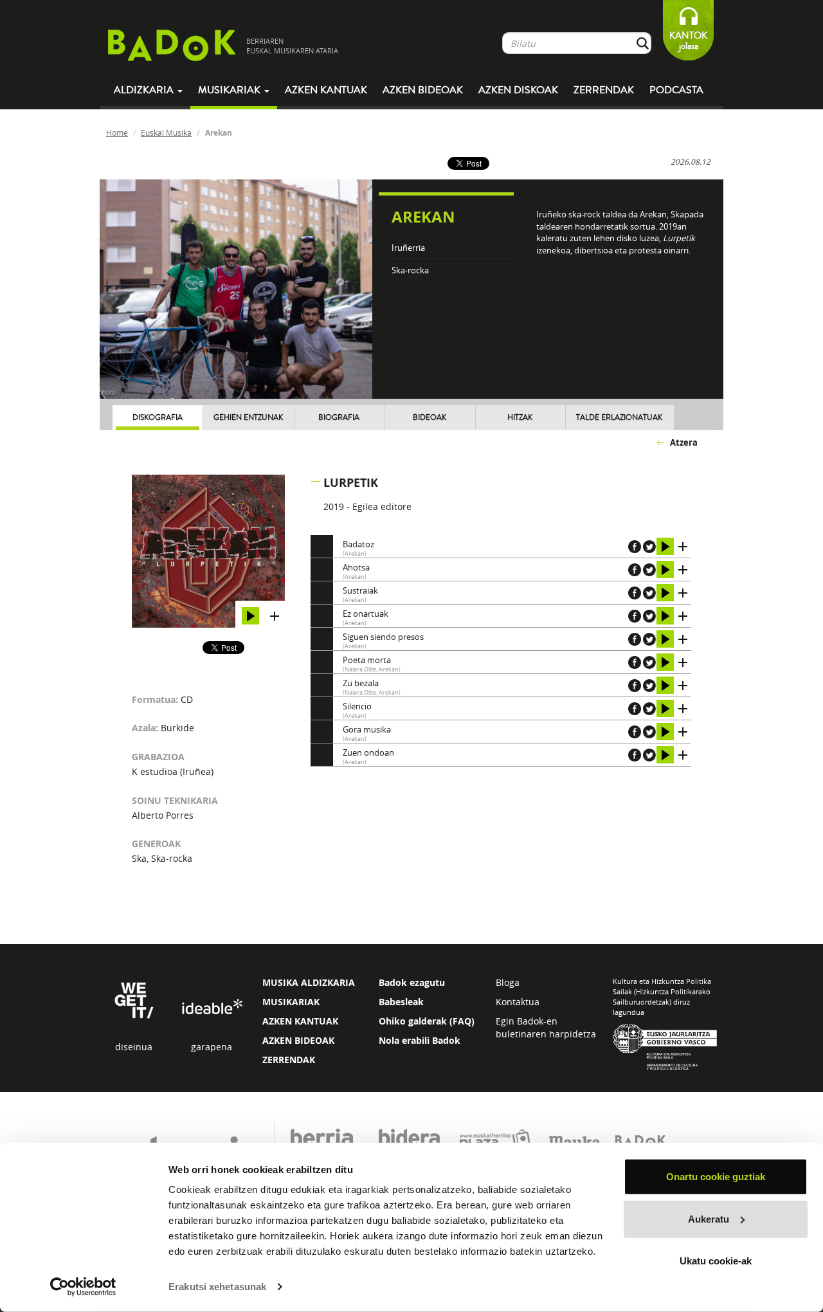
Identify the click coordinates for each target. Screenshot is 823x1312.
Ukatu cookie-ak (716, 1260)
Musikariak (230, 90)
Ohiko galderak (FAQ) (427, 1021)
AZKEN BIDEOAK (298, 1040)
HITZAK (519, 417)
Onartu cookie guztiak (715, 1176)
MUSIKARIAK (291, 1002)
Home (117, 132)
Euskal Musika (166, 132)
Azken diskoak (518, 90)
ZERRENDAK (288, 1059)
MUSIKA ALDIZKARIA (308, 982)
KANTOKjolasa (688, 41)
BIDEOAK (429, 417)
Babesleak (401, 1002)
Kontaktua (517, 1002)
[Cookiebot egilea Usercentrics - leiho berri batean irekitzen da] (83, 1287)
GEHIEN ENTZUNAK (248, 417)
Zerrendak (604, 90)
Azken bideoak (423, 90)
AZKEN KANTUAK (300, 1021)
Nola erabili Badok (419, 1040)
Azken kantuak (326, 90)
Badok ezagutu (412, 982)
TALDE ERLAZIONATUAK (619, 417)
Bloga (508, 982)
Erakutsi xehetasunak (217, 1286)
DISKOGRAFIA (157, 417)
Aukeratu (708, 1218)
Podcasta (676, 90)
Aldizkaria (145, 90)
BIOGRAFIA (338, 417)
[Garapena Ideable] (211, 1007)
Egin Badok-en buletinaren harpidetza (546, 1027)
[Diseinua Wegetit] (134, 999)
